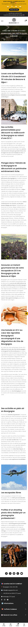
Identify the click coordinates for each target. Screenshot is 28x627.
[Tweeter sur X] (10, 573)
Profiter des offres (14, 9)
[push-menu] (2, 21)
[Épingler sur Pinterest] (14, 573)
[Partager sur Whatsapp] (17, 573)
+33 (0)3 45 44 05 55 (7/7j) (15, 13)
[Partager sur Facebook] (6, 573)
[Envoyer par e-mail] (21, 573)
